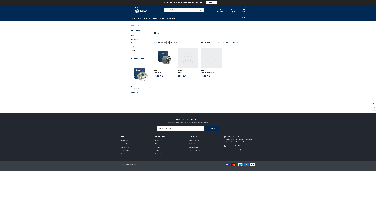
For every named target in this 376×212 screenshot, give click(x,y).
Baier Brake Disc (136, 89)
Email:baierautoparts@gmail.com (237, 150)
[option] (141, 79)
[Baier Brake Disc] (141, 74)
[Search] (184, 10)
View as (157, 42)
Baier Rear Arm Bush (207, 73)
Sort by (226, 42)
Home (132, 25)
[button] (131, 72)
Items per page (204, 42)
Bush (138, 25)
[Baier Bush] (164, 58)
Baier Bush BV (182, 73)
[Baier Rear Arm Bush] (211, 58)
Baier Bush (157, 73)
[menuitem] (141, 35)
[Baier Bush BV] (188, 58)
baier (133, 87)
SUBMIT (212, 128)
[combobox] (181, 10)
